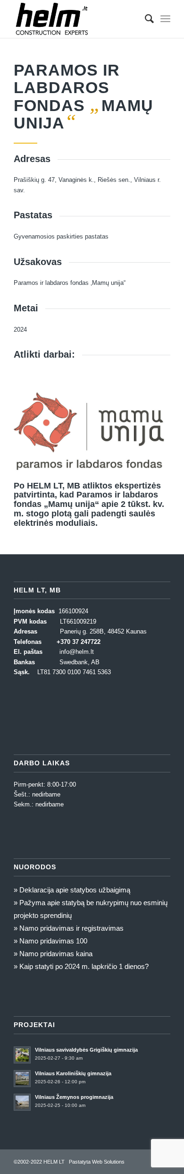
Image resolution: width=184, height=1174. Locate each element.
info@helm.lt (76, 651)
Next (149, 423)
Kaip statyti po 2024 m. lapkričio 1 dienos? (84, 966)
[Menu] (165, 19)
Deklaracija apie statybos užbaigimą (74, 890)
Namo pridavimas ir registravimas (71, 928)
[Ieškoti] (144, 19)
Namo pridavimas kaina (55, 954)
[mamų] (160, 467)
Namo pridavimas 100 (53, 941)
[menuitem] (144, 19)
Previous (35, 423)
